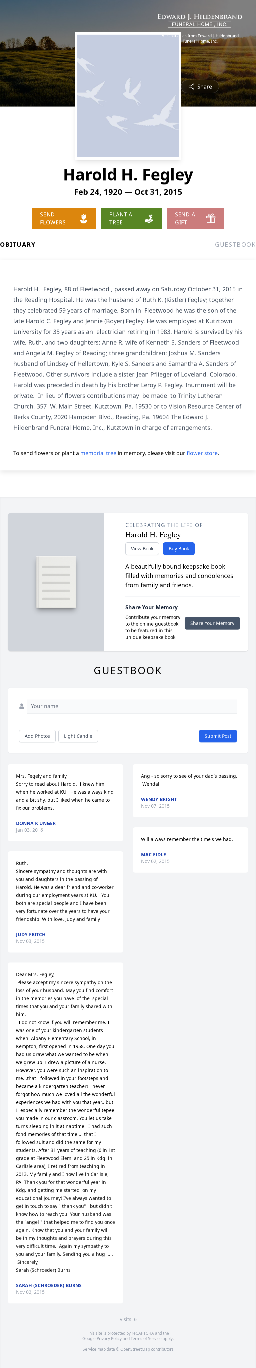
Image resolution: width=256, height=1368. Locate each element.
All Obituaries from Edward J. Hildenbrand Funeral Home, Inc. (200, 38)
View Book (142, 548)
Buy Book (179, 548)
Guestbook (235, 244)
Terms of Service (146, 1338)
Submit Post (218, 736)
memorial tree (98, 453)
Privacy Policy (109, 1338)
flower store (202, 453)
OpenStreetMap (135, 1349)
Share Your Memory (212, 623)
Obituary (17, 244)
